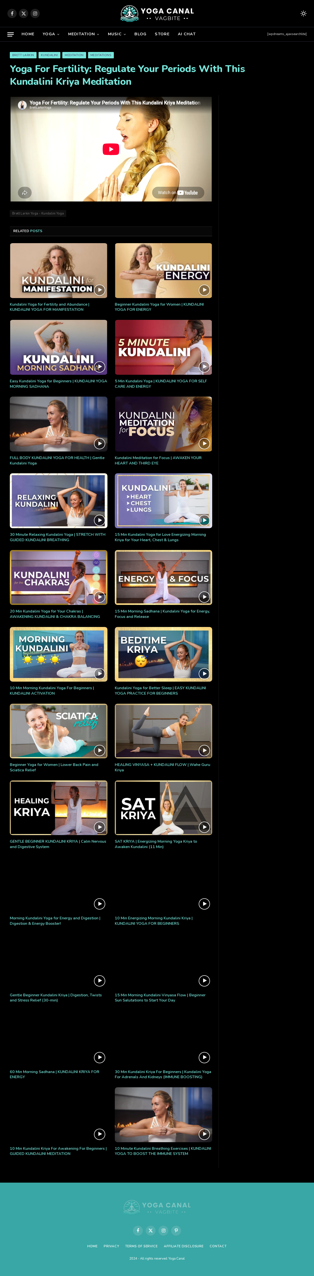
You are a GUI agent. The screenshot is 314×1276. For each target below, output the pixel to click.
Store (162, 34)
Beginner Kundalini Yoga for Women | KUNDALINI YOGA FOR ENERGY (159, 307)
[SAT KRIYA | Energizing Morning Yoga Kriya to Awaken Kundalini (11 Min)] (163, 807)
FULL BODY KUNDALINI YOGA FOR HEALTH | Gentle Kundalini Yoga (57, 460)
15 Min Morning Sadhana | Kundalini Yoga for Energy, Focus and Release (162, 614)
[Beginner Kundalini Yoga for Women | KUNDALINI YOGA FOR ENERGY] (163, 270)
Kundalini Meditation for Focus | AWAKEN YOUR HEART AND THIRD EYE (158, 460)
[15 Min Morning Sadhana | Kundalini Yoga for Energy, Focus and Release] (163, 577)
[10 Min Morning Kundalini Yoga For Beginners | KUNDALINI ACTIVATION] (58, 654)
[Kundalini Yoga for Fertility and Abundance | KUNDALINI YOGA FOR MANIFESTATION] (58, 270)
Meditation (81, 34)
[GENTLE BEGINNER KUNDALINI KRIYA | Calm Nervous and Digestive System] (58, 807)
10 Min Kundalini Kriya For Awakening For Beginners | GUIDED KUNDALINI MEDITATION (58, 1151)
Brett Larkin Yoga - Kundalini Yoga (38, 213)
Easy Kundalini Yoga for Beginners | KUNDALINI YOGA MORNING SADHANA (58, 384)
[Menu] (10, 34)
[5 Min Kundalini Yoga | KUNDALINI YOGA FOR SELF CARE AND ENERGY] (163, 347)
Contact (218, 1246)
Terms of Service (141, 1246)
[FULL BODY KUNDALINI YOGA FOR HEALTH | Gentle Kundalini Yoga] (58, 424)
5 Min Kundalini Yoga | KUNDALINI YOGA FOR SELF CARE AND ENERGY (161, 384)
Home (28, 34)
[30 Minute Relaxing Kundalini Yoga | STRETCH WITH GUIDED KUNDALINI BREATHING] (58, 500)
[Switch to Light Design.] (303, 14)
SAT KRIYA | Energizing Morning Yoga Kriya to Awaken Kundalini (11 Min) (156, 844)
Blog (140, 34)
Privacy (111, 1246)
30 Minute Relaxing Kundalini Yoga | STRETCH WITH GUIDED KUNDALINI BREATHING (57, 537)
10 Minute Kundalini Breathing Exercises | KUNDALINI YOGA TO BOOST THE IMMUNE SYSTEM (163, 1151)
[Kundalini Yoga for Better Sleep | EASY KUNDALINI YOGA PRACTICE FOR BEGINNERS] (163, 654)
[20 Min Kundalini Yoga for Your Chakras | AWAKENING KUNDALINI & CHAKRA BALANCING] (58, 577)
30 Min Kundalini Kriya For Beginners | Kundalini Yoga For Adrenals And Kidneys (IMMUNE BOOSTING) (163, 1074)
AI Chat (187, 34)
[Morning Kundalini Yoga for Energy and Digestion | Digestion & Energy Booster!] (58, 884)
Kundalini (49, 55)
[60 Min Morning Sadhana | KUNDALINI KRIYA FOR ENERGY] (58, 1038)
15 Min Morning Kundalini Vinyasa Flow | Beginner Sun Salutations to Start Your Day (160, 998)
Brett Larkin (23, 55)
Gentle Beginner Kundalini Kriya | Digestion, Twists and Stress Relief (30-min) (56, 998)
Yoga (49, 34)
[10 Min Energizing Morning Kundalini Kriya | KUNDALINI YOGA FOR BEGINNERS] (163, 884)
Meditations (101, 55)
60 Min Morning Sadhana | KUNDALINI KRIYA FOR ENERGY (54, 1074)
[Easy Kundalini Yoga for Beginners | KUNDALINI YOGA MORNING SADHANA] (58, 347)
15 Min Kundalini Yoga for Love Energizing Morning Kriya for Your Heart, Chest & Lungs (160, 537)
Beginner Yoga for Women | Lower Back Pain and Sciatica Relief (54, 767)
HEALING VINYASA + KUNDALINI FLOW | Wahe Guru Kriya (162, 767)
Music (115, 34)
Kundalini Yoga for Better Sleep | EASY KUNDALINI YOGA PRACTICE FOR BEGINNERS (160, 691)
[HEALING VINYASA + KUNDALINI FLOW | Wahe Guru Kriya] (163, 731)
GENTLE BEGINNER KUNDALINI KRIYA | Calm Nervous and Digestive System (58, 844)
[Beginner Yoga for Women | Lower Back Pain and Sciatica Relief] (58, 731)
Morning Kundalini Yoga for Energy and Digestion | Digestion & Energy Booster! (55, 921)
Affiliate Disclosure (184, 1246)
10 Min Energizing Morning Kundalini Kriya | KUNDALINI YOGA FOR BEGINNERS (154, 921)
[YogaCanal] (157, 13)
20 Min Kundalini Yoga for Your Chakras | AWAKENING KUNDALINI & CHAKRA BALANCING (55, 614)
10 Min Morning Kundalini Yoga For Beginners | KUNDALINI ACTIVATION (52, 691)
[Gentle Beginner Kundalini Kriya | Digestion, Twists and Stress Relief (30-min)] (58, 961)
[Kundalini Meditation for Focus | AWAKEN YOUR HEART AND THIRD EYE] (163, 424)
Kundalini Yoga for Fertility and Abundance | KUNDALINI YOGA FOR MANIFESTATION (49, 307)
